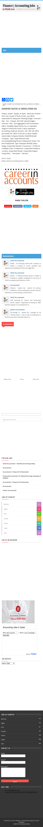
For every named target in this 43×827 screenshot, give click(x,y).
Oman (6, 523)
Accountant (15, 285)
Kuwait (9, 104)
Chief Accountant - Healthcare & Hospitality (19, 464)
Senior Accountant (9, 490)
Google (8, 206)
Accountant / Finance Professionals (16, 472)
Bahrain (6, 504)
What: (4, 633)
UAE (5, 533)
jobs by (28, 654)
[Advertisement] (21, 29)
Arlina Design (25, 824)
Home (4, 104)
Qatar (5, 528)
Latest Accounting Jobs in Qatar (17, 161)
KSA (5, 514)
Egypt (5, 509)
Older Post (36, 379)
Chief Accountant (17, 261)
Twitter (27, 206)
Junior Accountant (17, 310)
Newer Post (7, 379)
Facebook (18, 206)
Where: (22, 633)
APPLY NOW (6, 158)
